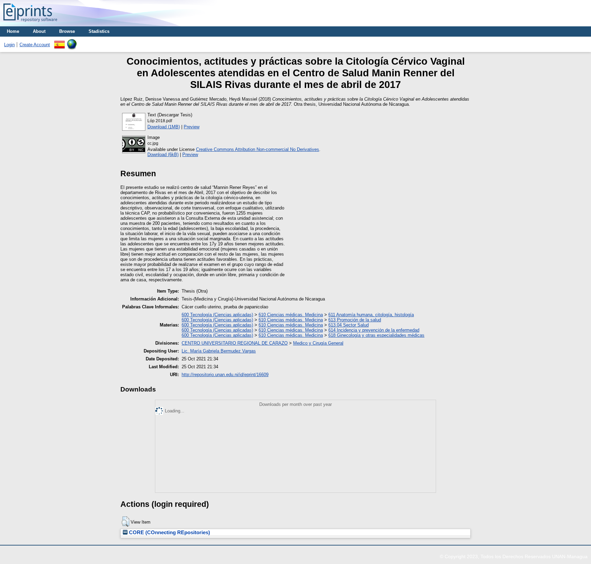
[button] (125, 521)
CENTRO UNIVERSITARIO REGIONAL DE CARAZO (235, 343)
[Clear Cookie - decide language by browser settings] (71, 41)
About (39, 31)
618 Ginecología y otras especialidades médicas (376, 335)
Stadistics (99, 31)
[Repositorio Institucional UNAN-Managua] (30, 23)
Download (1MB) (163, 126)
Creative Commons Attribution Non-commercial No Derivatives (257, 149)
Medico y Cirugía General (318, 343)
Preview (191, 126)
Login (9, 44)
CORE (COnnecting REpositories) (169, 532)
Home (13, 31)
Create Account (34, 44)
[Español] (59, 41)
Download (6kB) (163, 154)
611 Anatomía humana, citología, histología (371, 314)
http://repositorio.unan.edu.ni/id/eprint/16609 (225, 374)
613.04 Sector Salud (348, 325)
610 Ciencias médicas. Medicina (291, 314)
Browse (67, 31)
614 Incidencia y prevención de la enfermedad (373, 330)
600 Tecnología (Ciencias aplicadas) (217, 314)
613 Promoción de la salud (354, 319)
